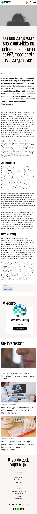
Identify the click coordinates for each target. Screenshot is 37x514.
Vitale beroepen (18, 33)
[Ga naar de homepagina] (6, 2)
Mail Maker (21, 328)
